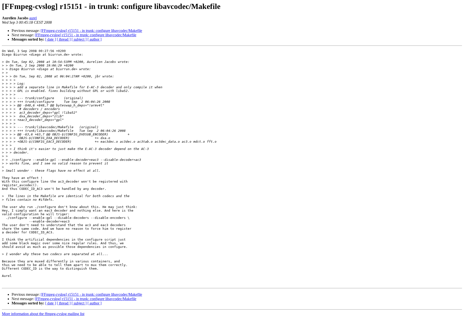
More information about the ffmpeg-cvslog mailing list (43, 314)
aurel (33, 18)
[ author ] (94, 39)
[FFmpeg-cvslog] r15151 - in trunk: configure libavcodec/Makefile (91, 31)
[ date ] (50, 39)
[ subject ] (79, 39)
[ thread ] (64, 39)
